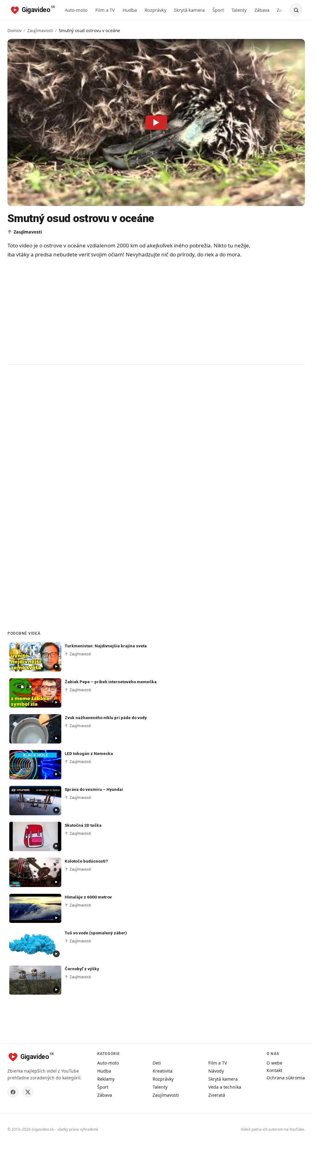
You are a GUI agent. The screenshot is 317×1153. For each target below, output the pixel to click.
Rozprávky (156, 10)
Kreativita (162, 1071)
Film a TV (105, 10)
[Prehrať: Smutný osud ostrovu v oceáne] (156, 122)
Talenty (239, 10)
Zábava (261, 10)
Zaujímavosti (40, 30)
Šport (218, 10)
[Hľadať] (295, 9)
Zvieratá (216, 1095)
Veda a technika (224, 1087)
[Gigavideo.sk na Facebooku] (13, 1092)
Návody (216, 1071)
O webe (274, 1063)
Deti (157, 1063)
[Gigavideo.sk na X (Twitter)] (27, 1092)
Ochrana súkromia (286, 1078)
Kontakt (274, 1070)
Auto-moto (76, 10)
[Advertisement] (131, 311)
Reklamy (106, 1079)
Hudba (130, 10)
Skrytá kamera (189, 10)
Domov (14, 30)
